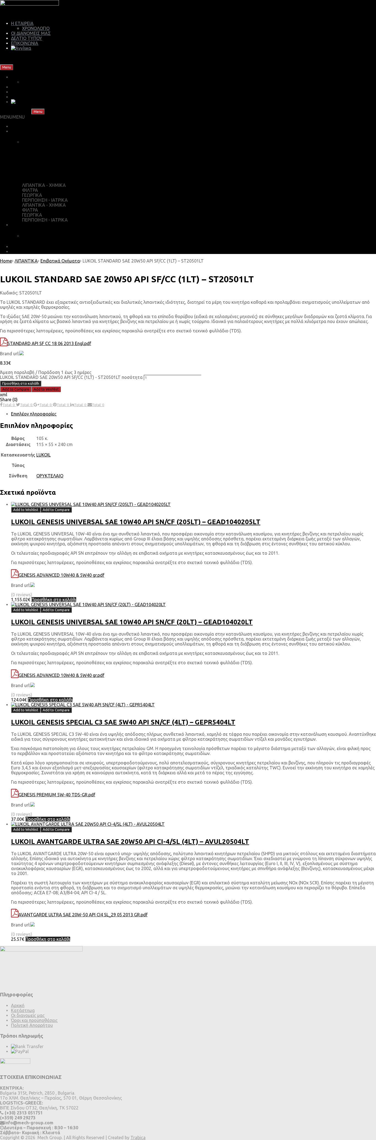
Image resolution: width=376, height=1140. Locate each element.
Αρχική (17, 1005)
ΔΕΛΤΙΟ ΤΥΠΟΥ (26, 38)
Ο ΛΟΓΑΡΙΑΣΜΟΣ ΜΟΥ (51, 174)
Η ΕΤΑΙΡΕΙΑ (22, 23)
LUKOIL (43, 454)
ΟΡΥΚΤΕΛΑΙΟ (49, 475)
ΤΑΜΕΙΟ (36, 153)
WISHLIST (37, 163)
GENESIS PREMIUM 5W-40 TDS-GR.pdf (56, 794)
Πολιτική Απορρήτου (32, 1025)
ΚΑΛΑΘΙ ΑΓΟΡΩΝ (46, 142)
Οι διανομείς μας (28, 1015)
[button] (12, 116)
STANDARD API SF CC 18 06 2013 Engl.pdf (49, 343)
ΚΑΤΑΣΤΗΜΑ (24, 131)
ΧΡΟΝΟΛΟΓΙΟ (36, 28)
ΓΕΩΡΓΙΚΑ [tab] (32, 195)
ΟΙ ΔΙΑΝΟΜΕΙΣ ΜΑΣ (31, 33)
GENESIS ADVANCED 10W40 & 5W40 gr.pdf (61, 575)
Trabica (138, 1137)
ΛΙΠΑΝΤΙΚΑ (26, 260)
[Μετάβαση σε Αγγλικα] (21, 48)
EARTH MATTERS (29, 251)
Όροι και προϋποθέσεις (34, 1020)
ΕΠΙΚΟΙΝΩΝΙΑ (24, 43)
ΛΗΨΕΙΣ (19, 246)
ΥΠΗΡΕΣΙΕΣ (22, 224)
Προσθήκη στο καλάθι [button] (53, 599)
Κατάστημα (23, 1010)
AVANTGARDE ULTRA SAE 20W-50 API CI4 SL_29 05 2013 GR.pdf (83, 914)
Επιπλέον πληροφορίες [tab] (33, 413)
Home (6, 260)
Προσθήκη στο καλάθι (20, 383)
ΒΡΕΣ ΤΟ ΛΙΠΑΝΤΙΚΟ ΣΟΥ (36, 126)
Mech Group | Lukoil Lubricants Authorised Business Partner (59, 57)
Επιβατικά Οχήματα (60, 260)
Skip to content (29, 66)
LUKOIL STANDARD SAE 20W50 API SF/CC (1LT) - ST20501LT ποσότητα (71, 377)
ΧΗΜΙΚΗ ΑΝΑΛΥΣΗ (42, 235)
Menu (6, 67)
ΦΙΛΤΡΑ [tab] (30, 190)
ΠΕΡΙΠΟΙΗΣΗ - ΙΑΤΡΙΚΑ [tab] (45, 200)
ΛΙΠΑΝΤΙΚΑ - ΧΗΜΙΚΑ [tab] (44, 185)
